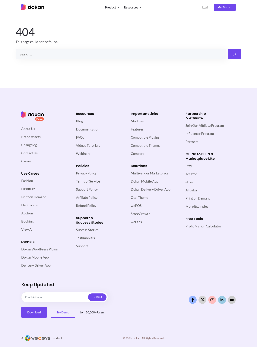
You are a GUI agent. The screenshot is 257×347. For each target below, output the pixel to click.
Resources (131, 7)
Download (34, 312)
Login (205, 7)
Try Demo (63, 312)
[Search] (234, 54)
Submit (97, 297)
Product (110, 7)
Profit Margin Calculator (203, 226)
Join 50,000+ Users (92, 312)
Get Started (224, 7)
